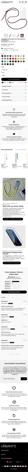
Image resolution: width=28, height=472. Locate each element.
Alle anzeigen (21, 149)
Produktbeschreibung (6, 86)
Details (2, 72)
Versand (8, 45)
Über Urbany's (5, 450)
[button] (4, 41)
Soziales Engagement (6, 93)
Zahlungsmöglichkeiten (7, 100)
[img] (4, 301)
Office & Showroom (6, 458)
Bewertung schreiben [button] (14, 292)
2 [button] (12, 354)
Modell (2, 67)
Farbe (2, 53)
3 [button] (14, 354)
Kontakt (3, 454)
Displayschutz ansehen (11, 262)
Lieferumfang (5, 89)
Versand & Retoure (6, 96)
